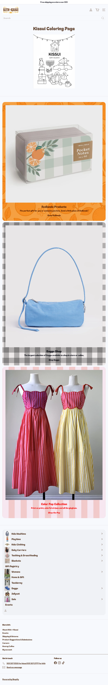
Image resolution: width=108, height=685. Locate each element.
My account (7, 649)
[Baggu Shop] (54, 286)
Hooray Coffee (8, 646)
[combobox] (54, 18)
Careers (5, 643)
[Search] (103, 18)
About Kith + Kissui (10, 629)
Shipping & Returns (10, 636)
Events (5, 633)
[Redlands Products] (54, 154)
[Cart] (97, 10)
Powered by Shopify (10, 679)
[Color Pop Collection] (54, 435)
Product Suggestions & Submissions (17, 639)
